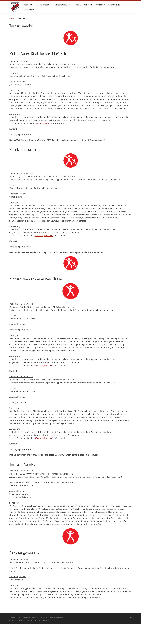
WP (22, 620)
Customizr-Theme (44, 620)
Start (11, 18)
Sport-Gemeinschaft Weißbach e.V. (29, 617)
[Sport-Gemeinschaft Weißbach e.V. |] (14, 6)
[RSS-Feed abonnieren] (131, 617)
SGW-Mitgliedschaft (44, 123)
